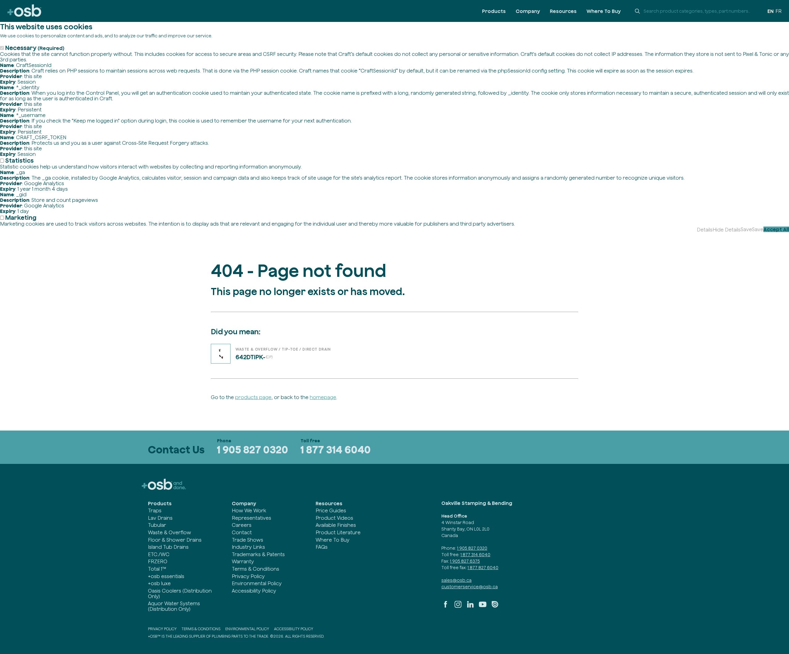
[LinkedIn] (470, 607)
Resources (563, 11)
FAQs (322, 547)
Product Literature (338, 532)
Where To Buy (604, 11)
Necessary (34, 47)
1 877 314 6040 (335, 450)
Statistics (19, 160)
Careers (241, 525)
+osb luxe (159, 583)
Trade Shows (247, 540)
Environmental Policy (257, 583)
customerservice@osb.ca (469, 586)
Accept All (776, 229)
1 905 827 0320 (252, 450)
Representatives (251, 518)
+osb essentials (166, 576)
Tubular (157, 525)
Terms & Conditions (255, 569)
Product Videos (334, 518)
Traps (154, 510)
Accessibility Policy (254, 591)
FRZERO (157, 561)
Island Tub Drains (168, 547)
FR (778, 11)
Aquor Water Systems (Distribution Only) (174, 606)
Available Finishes (336, 525)
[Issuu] (495, 607)
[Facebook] (445, 607)
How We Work (249, 510)
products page (253, 397)
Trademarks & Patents (258, 554)
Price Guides (331, 510)
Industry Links (248, 547)
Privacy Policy (248, 576)
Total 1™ (157, 569)
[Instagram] (458, 607)
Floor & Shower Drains (175, 540)
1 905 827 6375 (465, 561)
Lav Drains (160, 518)
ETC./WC (159, 554)
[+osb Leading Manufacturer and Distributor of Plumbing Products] (24, 11)
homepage (323, 397)
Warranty (243, 561)
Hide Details (727, 229)
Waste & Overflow (169, 532)
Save (746, 229)
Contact (242, 532)
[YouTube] (482, 607)
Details (705, 229)
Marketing (20, 217)
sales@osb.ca (456, 580)
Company (528, 11)
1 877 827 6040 (483, 567)
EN (770, 11)
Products (494, 11)
